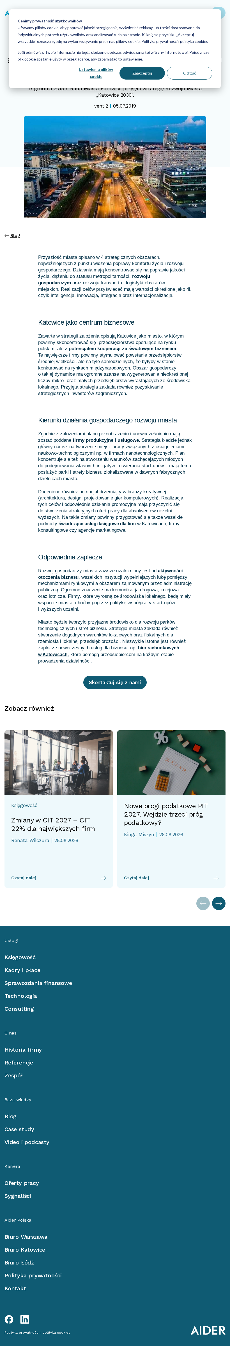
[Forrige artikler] (203, 903)
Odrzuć (189, 73)
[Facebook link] (8, 1319)
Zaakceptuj (142, 73)
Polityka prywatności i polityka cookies (174, 41)
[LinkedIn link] (24, 1319)
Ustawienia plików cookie (96, 73)
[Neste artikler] (219, 903)
